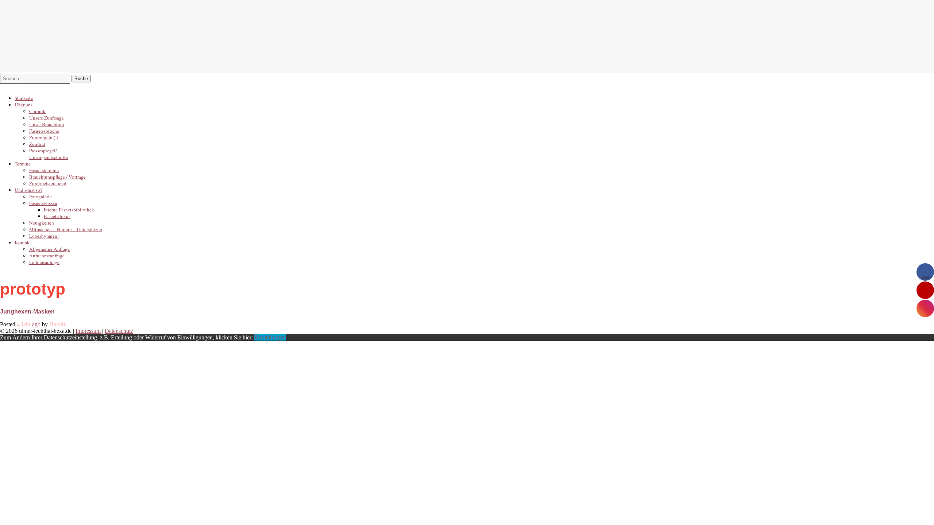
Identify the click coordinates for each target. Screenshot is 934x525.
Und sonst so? (28, 190)
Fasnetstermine (44, 170)
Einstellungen (270, 337)
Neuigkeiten (41, 222)
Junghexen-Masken (27, 311)
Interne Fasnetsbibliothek (69, 209)
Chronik (37, 111)
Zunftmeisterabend (47, 183)
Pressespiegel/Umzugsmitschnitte (48, 153)
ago (28, 324)
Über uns (23, 104)
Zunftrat (37, 144)
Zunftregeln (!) (43, 137)
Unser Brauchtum (46, 124)
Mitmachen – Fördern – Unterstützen (65, 229)
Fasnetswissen (43, 203)
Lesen (7, 318)
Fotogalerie (40, 196)
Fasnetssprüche (44, 131)
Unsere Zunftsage (46, 117)
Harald (57, 324)
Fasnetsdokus (57, 216)
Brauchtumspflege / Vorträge (57, 177)
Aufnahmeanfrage (47, 255)
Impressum (88, 331)
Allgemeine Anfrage (49, 249)
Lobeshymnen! (44, 236)
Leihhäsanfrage (44, 262)
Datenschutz (119, 331)
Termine (23, 163)
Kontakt (23, 242)
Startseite (24, 98)
